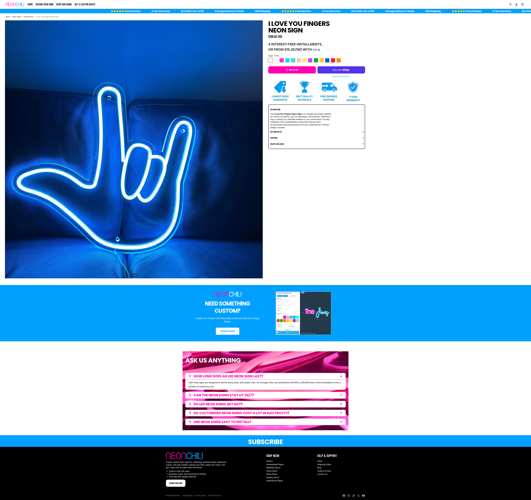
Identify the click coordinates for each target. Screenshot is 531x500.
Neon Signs (16, 17)
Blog (319, 467)
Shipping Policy (324, 464)
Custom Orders (324, 471)
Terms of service (214, 495)
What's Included (277, 144)
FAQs (319, 461)
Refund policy (188, 495)
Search (269, 461)
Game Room (271, 474)
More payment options (341, 76)
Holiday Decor (272, 477)
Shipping (273, 137)
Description (275, 109)
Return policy (276, 131)
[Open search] (510, 4)
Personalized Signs (274, 464)
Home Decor (28, 17)
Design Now (227, 331)
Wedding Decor (273, 467)
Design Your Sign (175, 483)
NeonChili (176, 495)
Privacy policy (200, 495)
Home (8, 17)
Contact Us (322, 474)
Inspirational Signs (274, 480)
